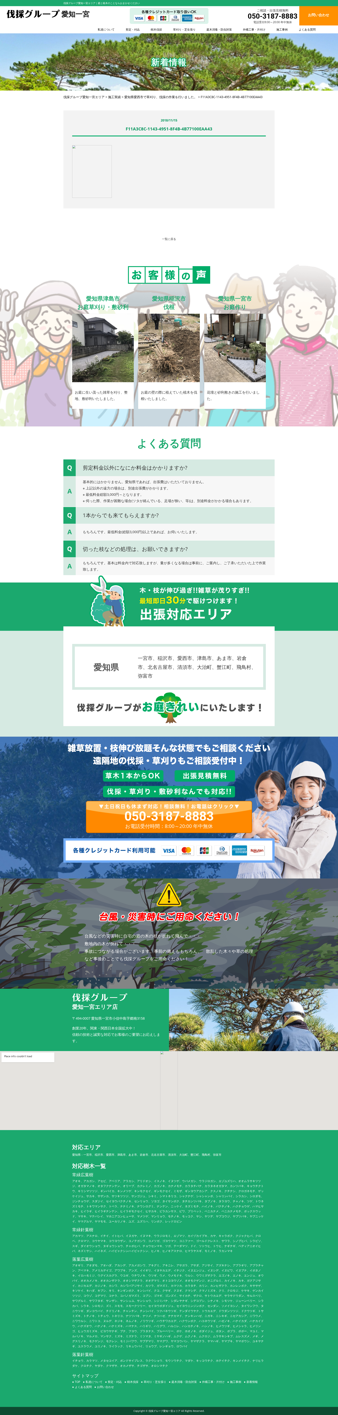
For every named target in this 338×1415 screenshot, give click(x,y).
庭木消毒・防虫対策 (219, 29)
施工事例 (282, 29)
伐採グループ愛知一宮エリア (164, 1411)
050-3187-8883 (273, 16)
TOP (77, 1382)
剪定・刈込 (133, 29)
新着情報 (252, 1382)
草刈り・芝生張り (184, 29)
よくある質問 (307, 29)
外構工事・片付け (254, 29)
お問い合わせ (105, 1387)
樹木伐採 (156, 29)
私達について (106, 29)
